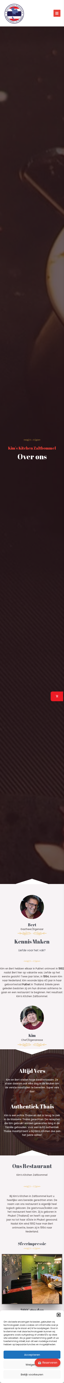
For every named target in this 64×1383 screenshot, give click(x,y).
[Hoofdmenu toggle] (57, 13)
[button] (58, 1315)
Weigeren (32, 1364)
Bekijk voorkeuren (32, 1374)
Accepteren (32, 1355)
